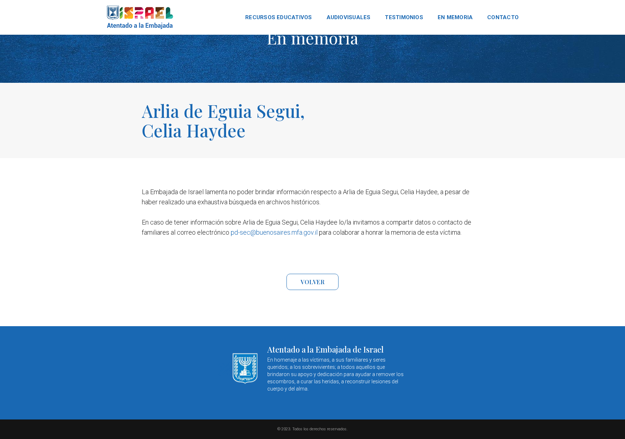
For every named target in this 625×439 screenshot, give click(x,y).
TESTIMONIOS (404, 17)
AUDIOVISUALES (349, 17)
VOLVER (312, 282)
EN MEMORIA (455, 17)
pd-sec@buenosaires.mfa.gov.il (274, 232)
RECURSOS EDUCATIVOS (278, 17)
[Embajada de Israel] (140, 17)
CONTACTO (503, 17)
